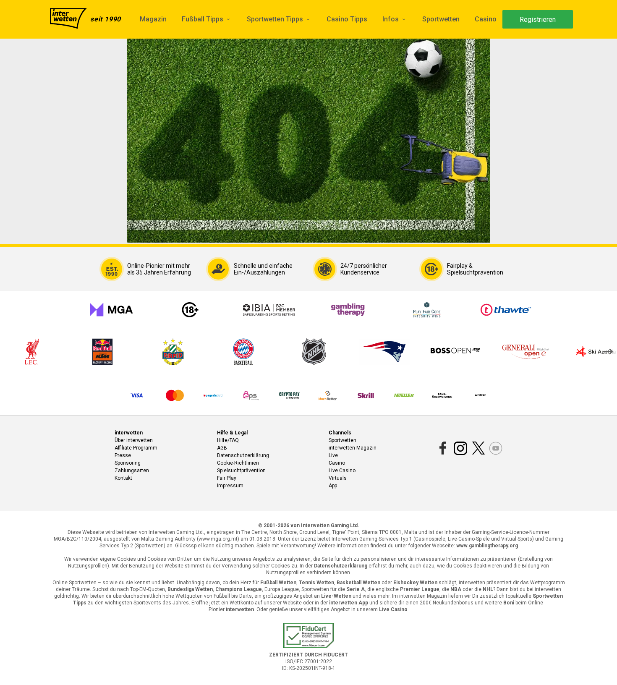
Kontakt (123, 478)
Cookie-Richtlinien (238, 463)
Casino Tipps (347, 19)
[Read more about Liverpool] (32, 351)
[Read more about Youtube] (495, 448)
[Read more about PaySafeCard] (213, 395)
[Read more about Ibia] (269, 309)
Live (333, 455)
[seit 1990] (68, 19)
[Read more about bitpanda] (289, 395)
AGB (222, 448)
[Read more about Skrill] (365, 395)
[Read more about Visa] (136, 395)
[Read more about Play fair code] (427, 309)
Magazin (153, 19)
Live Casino (342, 470)
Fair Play (226, 478)
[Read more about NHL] (314, 351)
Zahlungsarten (132, 470)
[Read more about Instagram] (460, 448)
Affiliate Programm (136, 448)
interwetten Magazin (352, 448)
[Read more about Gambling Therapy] (348, 309)
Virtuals (338, 478)
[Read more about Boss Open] (455, 351)
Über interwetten (134, 440)
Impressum (230, 486)
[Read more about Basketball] (243, 351)
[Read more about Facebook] (443, 448)
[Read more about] (384, 351)
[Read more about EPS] (251, 395)
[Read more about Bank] (442, 395)
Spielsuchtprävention (241, 470)
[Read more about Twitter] (478, 448)
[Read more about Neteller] (404, 395)
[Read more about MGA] (111, 309)
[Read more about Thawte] (506, 309)
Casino (486, 19)
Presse (123, 455)
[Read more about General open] (525, 351)
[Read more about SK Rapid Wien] (173, 351)
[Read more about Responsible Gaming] (190, 309)
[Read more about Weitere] (480, 395)
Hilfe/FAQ (228, 440)
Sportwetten (441, 19)
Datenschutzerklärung (243, 455)
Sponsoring (128, 463)
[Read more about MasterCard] (175, 395)
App (333, 486)
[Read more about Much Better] (327, 395)
